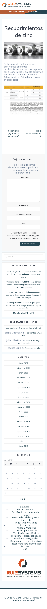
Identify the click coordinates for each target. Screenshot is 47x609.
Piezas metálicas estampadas (26, 543)
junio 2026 (23, 363)
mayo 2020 (23, 412)
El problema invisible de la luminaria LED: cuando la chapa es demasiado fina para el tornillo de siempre (23, 295)
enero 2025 (23, 373)
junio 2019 (23, 446)
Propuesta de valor (32, 348)
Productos (25, 525)
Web (24, 223)
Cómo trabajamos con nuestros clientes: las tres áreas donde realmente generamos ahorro (23, 274)
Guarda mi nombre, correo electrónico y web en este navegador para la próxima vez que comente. (23, 236)
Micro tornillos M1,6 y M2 (23, 313)
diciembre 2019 (23, 421)
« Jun (22, 498)
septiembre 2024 (23, 387)
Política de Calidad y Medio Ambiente (26, 519)
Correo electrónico (23, 214)
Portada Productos (26, 527)
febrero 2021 (23, 397)
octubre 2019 (23, 426)
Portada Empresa (26, 509)
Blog (25, 548)
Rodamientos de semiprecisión (26, 541)
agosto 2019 (23, 436)
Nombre (23, 205)
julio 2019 (23, 441)
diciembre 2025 (23, 368)
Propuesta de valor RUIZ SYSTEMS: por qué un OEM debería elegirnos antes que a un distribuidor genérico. (23, 284)
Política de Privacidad (26, 522)
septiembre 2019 (23, 431)
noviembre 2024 (23, 377)
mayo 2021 (23, 392)
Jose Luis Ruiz (11, 328)
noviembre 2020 (23, 407)
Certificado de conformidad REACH (26, 513)
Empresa (24, 506)
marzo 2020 (23, 417)
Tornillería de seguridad (26, 538)
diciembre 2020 (23, 402)
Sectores (25, 546)
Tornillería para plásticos (26, 533)
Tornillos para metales (26, 530)
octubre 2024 (23, 382)
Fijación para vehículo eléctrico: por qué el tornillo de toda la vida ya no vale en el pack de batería (23, 305)
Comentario (23, 177)
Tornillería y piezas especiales (26, 535)
